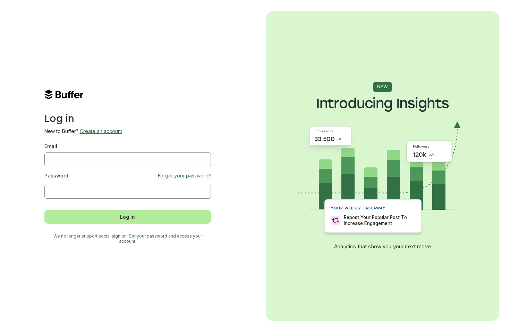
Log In (127, 217)
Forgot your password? (184, 176)
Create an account (101, 131)
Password (56, 176)
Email (50, 146)
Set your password (148, 236)
